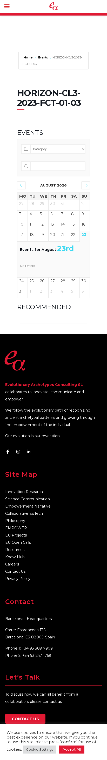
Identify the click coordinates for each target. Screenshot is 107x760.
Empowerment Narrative (28, 506)
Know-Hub (15, 557)
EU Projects (16, 535)
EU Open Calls (18, 542)
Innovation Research (24, 491)
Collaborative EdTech (24, 513)
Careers (12, 564)
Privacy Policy (17, 578)
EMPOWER (16, 528)
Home (28, 57)
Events (43, 57)
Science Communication (27, 499)
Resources (14, 549)
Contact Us (15, 571)
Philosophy (15, 520)
